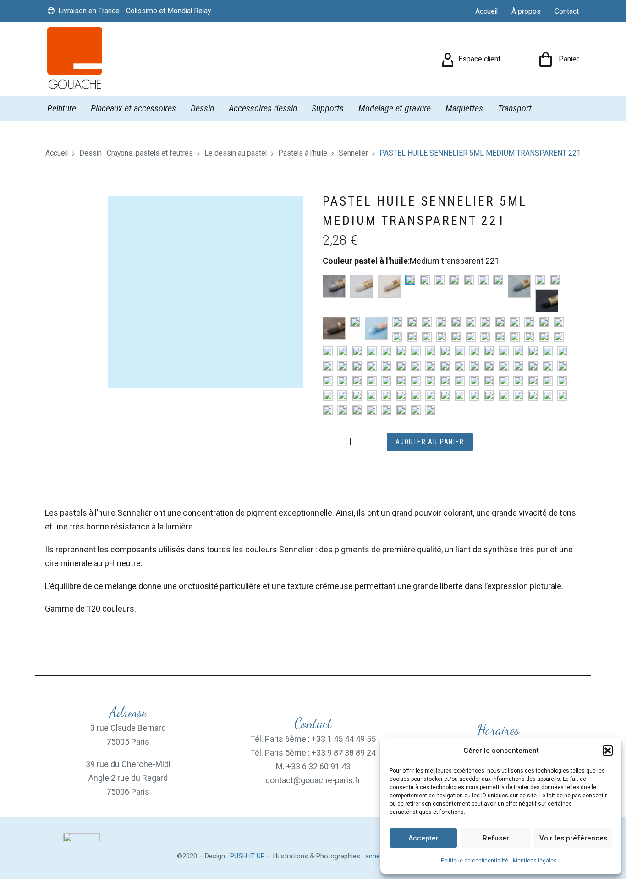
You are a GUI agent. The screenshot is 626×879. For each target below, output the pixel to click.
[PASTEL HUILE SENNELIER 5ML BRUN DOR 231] (460, 366)
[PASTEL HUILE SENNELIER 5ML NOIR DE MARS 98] (439, 280)
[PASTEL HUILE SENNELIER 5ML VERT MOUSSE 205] (548, 351)
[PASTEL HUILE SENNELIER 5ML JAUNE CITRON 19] (328, 366)
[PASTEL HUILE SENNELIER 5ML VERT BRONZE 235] (500, 337)
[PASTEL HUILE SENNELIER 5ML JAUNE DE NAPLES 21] (357, 366)
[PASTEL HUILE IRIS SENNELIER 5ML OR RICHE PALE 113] (474, 381)
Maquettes (464, 108)
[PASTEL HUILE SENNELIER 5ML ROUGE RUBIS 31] (401, 395)
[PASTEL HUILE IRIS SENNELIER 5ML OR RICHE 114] (460, 381)
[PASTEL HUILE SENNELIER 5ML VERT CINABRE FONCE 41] (515, 337)
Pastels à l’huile (302, 153)
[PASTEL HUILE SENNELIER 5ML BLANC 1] (361, 286)
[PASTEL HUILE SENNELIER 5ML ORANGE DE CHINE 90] (518, 381)
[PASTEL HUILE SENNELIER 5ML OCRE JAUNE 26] (430, 366)
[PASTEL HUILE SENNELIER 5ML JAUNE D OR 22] (372, 366)
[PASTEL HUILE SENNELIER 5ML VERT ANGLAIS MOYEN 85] (416, 351)
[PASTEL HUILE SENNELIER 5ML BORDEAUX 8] (416, 410)
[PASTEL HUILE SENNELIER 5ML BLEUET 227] (471, 337)
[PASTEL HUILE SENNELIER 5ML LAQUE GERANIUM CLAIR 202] (328, 381)
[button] (607, 750)
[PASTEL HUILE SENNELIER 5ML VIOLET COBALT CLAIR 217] (357, 410)
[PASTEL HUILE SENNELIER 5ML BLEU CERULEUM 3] (500, 322)
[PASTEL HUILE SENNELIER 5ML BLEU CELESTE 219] (427, 322)
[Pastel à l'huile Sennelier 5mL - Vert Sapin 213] (460, 351)
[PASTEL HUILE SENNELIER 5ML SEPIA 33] (430, 395)
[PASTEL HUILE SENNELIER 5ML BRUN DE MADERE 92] (489, 395)
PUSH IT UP (247, 856)
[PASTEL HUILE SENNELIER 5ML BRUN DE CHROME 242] (533, 395)
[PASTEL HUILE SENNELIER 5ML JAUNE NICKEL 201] (401, 366)
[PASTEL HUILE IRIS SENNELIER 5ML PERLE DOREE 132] (445, 366)
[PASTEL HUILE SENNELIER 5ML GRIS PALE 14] (555, 280)
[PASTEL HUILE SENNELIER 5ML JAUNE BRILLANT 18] (562, 351)
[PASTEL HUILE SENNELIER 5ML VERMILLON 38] (416, 395)
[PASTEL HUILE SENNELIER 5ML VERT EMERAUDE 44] (544, 337)
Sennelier (353, 153)
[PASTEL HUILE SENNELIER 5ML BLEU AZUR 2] (412, 322)
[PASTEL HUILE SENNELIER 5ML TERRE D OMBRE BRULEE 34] (460, 395)
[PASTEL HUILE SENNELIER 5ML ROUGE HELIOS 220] (386, 395)
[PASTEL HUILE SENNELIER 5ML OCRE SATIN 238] (416, 381)
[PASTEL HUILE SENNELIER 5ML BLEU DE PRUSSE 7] (544, 322)
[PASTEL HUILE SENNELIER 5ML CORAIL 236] (518, 366)
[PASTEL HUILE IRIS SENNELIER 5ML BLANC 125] (389, 286)
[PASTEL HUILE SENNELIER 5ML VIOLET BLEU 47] (342, 410)
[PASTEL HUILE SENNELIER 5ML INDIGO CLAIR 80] (441, 337)
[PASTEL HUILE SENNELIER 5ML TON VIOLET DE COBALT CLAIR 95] (372, 410)
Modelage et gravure (394, 108)
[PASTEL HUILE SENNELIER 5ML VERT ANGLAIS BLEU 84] (485, 337)
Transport (515, 108)
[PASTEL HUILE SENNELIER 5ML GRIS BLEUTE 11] (519, 286)
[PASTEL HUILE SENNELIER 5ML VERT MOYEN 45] (372, 351)
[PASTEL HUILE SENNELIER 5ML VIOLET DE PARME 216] (386, 410)
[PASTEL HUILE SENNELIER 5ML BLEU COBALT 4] (515, 322)
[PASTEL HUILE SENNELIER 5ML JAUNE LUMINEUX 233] (416, 366)
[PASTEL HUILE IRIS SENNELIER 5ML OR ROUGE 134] (489, 381)
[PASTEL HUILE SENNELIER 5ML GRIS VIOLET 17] (355, 322)
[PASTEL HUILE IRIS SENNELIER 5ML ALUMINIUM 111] (334, 286)
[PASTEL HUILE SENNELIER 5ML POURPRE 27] (328, 410)
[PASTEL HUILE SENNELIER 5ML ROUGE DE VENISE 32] (357, 395)
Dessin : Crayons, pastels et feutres (136, 153)
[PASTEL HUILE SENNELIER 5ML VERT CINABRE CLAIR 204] (559, 337)
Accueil (56, 153)
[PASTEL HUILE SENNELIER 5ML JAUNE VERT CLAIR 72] (533, 351)
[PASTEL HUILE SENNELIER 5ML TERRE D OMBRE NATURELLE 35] (474, 395)
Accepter (423, 838)
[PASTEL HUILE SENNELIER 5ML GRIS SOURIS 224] (540, 280)
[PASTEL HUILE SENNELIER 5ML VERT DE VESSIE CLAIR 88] (445, 351)
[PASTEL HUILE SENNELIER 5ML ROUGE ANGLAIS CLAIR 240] (328, 395)
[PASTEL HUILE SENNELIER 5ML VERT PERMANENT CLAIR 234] (328, 351)
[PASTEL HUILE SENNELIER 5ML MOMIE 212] (357, 381)
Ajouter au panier (429, 441)
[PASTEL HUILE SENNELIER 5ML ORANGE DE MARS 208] (533, 381)
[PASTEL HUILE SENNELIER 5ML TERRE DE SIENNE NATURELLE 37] (518, 395)
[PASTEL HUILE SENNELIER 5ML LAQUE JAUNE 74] (386, 366)
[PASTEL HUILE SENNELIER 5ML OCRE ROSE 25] (401, 381)
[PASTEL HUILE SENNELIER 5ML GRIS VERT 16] (401, 351)
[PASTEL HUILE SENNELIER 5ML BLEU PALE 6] (427, 337)
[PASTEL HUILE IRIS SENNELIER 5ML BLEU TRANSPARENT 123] (456, 337)
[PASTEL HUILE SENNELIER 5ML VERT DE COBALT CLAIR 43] (357, 351)
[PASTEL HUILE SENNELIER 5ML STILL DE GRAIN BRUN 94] (445, 395)
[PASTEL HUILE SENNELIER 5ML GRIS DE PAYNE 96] (454, 280)
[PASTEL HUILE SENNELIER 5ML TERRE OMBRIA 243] (548, 395)
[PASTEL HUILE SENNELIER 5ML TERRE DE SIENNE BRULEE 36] (504, 395)
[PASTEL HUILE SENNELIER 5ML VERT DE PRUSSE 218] (518, 351)
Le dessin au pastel (235, 153)
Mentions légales (535, 860)
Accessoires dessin (263, 108)
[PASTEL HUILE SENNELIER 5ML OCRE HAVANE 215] (386, 381)
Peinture (61, 108)
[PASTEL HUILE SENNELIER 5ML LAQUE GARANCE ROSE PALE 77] (562, 366)
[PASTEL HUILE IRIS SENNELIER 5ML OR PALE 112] (445, 381)
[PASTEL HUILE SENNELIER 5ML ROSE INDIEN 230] (562, 381)
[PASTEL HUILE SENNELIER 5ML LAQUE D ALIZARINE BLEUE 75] (397, 337)
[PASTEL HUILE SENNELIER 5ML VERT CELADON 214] (489, 351)
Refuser (496, 838)
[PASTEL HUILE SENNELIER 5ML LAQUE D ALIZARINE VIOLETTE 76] (401, 410)
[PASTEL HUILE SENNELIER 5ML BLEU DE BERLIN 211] (471, 322)
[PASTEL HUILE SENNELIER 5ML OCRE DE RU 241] (372, 381)
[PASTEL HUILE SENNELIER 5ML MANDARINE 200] (342, 381)
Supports (328, 108)
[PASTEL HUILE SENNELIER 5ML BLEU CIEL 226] (441, 322)
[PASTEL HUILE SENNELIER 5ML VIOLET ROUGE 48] (430, 410)
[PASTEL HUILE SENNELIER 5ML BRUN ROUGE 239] (489, 366)
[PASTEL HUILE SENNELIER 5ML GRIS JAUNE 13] (469, 280)
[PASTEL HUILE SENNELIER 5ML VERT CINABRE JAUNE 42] (430, 351)
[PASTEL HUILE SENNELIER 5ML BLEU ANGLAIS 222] (397, 322)
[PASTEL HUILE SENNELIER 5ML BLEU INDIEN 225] (559, 322)
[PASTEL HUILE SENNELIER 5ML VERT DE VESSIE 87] (529, 337)
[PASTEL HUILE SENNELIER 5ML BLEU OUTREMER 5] (412, 337)
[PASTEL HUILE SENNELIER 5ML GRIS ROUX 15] (334, 328)
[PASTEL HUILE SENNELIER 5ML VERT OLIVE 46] (342, 351)
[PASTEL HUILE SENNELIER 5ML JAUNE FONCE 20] (342, 366)
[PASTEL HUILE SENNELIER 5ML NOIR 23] (425, 280)
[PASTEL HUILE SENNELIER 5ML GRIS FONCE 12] (483, 280)
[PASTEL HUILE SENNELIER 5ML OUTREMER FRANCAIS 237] (485, 322)
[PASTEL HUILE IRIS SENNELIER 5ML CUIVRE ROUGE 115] (533, 366)
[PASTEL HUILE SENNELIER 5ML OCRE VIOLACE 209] (430, 381)
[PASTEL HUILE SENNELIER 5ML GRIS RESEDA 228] (546, 300)
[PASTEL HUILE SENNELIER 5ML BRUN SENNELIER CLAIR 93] (504, 366)
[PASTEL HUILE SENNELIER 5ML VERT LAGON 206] (504, 351)
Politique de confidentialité (474, 860)
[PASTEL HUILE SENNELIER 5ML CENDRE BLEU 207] (456, 322)
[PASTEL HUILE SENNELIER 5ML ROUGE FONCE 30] (372, 395)
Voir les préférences (573, 838)
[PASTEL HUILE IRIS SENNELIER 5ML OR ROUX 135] (504, 381)
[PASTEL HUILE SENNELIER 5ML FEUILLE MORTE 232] (548, 366)
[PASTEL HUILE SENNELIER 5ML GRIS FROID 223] (498, 280)
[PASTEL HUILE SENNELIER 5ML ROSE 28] (548, 381)
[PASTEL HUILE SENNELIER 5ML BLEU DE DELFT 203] (529, 322)
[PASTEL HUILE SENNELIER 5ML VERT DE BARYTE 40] (474, 351)
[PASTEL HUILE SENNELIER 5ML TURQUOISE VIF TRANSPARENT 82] (386, 351)
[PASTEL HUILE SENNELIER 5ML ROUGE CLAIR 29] (342, 395)
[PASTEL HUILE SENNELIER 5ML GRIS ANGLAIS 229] (376, 328)
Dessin (202, 108)
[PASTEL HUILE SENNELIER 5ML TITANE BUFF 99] (562, 395)
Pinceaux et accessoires (133, 108)
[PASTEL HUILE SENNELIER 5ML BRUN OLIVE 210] (474, 366)
